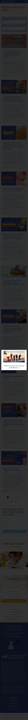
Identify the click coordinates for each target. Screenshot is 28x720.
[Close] (26, 351)
